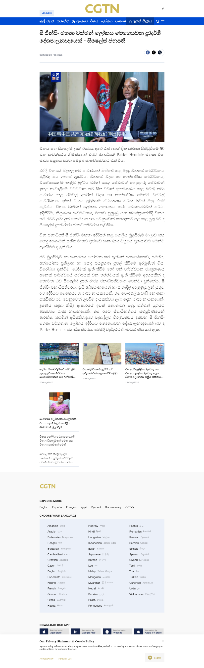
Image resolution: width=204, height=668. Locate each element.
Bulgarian (59, 548)
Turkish (138, 577)
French (57, 588)
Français (71, 507)
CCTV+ (129, 507)
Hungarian (99, 537)
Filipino (56, 582)
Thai (134, 571)
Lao (93, 565)
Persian (96, 594)
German (57, 594)
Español (57, 507)
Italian (96, 548)
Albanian (56, 526)
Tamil (135, 565)
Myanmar (100, 582)
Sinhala (137, 548)
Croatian (58, 560)
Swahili (139, 560)
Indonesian (102, 543)
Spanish (139, 554)
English (44, 507)
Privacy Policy (46, 658)
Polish (95, 600)
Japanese (98, 554)
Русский (96, 507)
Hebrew (96, 526)
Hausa (55, 605)
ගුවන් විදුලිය (142, 21)
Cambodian (59, 554)
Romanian (140, 531)
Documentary (113, 507)
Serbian (138, 543)
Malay (100, 571)
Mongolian (99, 577)
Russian (139, 537)
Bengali (55, 543)
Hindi (94, 531)
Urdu (134, 588)
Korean (96, 560)
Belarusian (60, 537)
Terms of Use (64, 658)
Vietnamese (142, 594)
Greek (56, 600)
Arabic (55, 531)
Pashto (136, 526)
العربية (84, 507)
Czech (55, 565)
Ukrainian (141, 582)
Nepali (96, 588)
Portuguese (101, 605)
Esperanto (60, 577)
